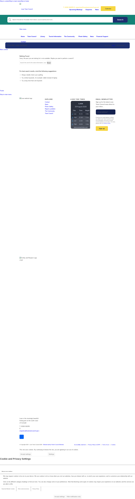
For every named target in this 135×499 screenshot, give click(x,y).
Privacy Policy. (107, 123)
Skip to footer (25, 1)
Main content (4, 49)
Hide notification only (40, 454)
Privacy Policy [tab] (35, 488)
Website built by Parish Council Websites (53, 444)
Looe (80, 104)
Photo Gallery (49, 106)
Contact (47, 102)
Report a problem (50, 109)
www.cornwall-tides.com (81, 127)
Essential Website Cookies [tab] (8, 488)
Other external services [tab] (23, 488)
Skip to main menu (15, 1)
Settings (51, 454)
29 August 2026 (81, 107)
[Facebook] (22, 437)
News (97, 9)
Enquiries (89, 9)
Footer (2, 90)
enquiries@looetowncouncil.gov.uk (87, 7)
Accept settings (26, 454)
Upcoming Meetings (75, 9)
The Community (50, 111)
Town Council (49, 113)
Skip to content (4, 1)
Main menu (23, 29)
